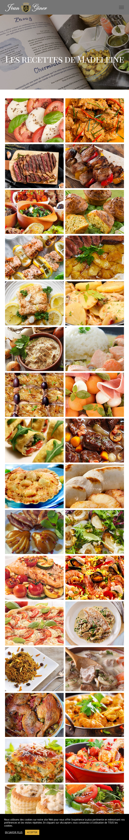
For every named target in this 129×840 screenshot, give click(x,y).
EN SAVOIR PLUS (14, 832)
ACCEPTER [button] (32, 832)
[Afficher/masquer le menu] (121, 7)
